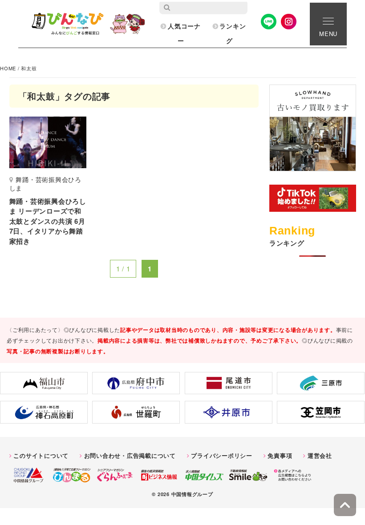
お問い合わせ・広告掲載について (130, 455)
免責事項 (280, 455)
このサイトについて (41, 455)
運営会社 (320, 455)
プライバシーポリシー (221, 455)
